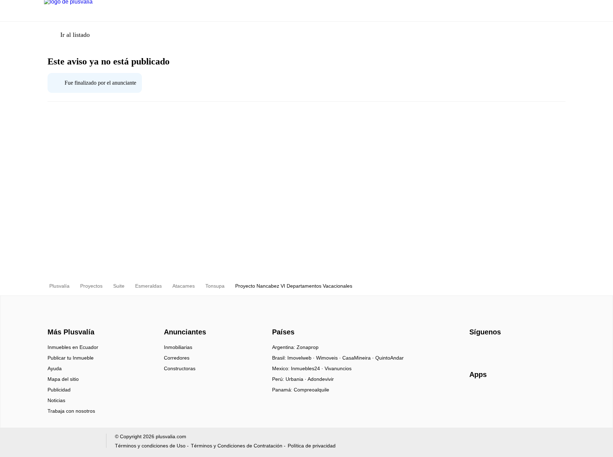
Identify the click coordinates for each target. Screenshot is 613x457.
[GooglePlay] (540, 395)
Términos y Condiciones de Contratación (236, 445)
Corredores (176, 358)
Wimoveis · (329, 358)
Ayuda (55, 368)
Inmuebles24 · (308, 368)
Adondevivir (321, 379)
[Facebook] (475, 349)
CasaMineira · (358, 358)
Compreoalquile (311, 390)
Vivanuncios (338, 368)
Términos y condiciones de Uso (150, 445)
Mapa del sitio (63, 379)
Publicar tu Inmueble (71, 358)
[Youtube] (498, 349)
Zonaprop (308, 347)
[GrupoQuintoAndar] (71, 442)
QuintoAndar (389, 358)
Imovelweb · (301, 358)
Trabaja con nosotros (71, 411)
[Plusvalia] (69, 319)
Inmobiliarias (178, 347)
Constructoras (179, 368)
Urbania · (297, 379)
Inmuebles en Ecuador (73, 347)
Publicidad (59, 390)
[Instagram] (487, 349)
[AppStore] (492, 395)
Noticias (56, 400)
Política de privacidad (312, 445)
